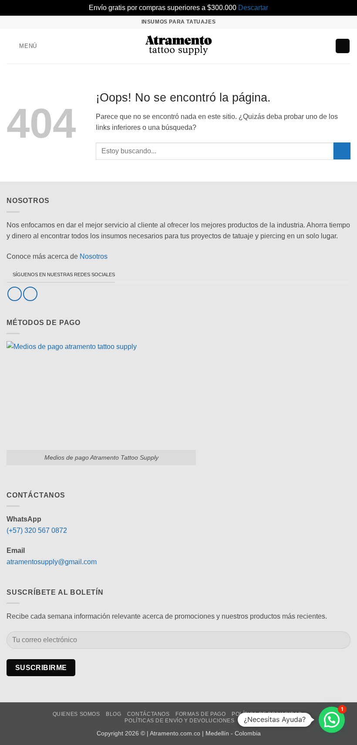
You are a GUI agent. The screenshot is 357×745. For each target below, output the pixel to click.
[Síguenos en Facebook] (14, 294)
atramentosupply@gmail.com (52, 562)
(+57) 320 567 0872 (37, 530)
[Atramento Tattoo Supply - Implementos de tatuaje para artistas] (178, 46)
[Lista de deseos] (310, 46)
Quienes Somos (76, 714)
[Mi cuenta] (324, 46)
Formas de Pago (200, 714)
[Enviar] (341, 150)
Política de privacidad (267, 714)
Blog (113, 714)
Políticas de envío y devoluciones (179, 721)
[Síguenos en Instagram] (30, 294)
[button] (22, 46)
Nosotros (94, 256)
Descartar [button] (253, 7)
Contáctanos (148, 714)
